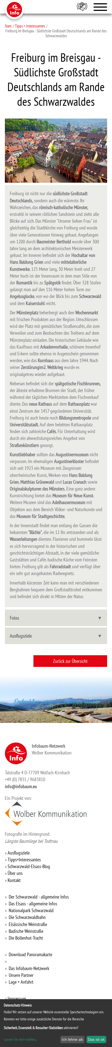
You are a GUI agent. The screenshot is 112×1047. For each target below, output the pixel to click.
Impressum (17, 998)
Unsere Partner (21, 975)
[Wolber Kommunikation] (45, 813)
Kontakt (14, 880)
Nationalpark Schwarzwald (31, 910)
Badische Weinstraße (26, 931)
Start (8, 26)
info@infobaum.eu (21, 786)
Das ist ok (96, 1039)
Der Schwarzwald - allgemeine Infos (39, 897)
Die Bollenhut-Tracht (26, 938)
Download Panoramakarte (30, 954)
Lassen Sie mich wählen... (20, 1039)
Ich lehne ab (72, 1039)
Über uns (15, 873)
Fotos (14, 618)
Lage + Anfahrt (21, 982)
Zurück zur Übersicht (70, 661)
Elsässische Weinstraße (28, 924)
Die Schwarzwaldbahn (27, 917)
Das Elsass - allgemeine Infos (33, 903)
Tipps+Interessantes (24, 859)
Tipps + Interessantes (30, 26)
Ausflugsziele (21, 636)
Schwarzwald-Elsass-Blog (29, 866)
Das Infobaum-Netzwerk (29, 968)
